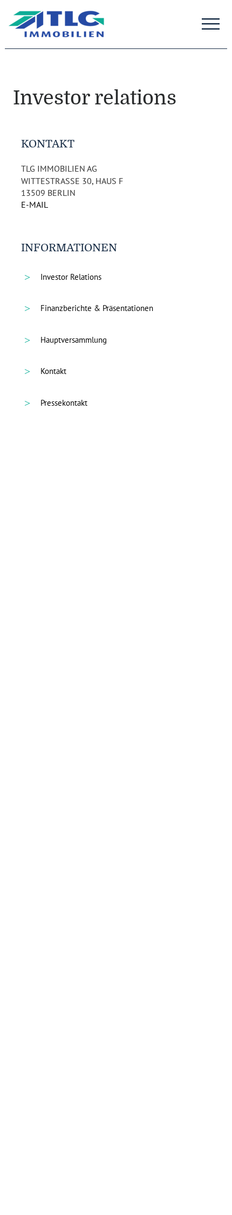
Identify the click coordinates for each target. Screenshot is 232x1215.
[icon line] (210, 20)
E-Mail (34, 204)
